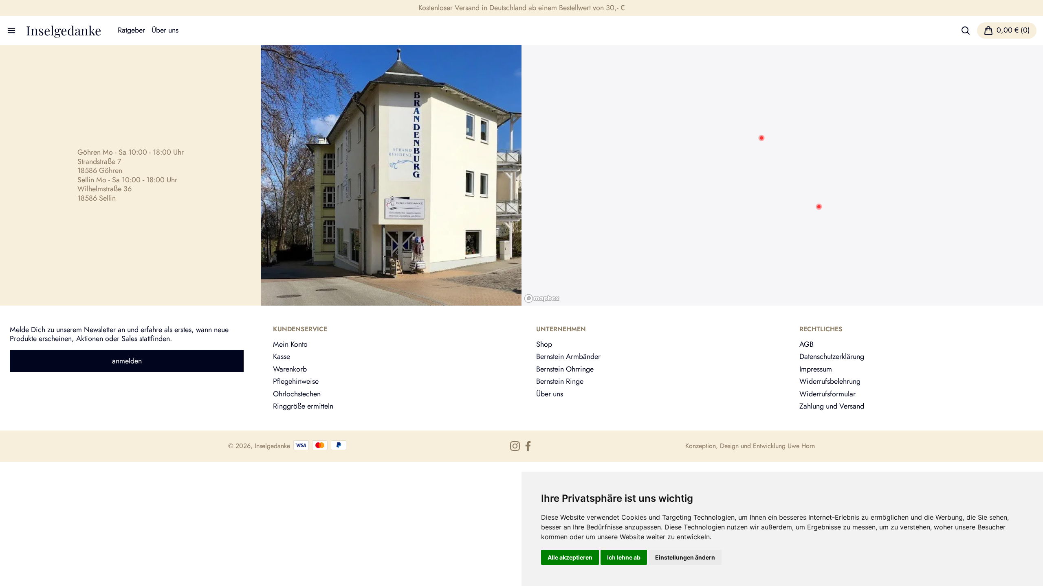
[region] (782, 175)
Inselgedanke (63, 30)
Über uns (165, 30)
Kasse (281, 356)
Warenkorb (290, 369)
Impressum (815, 369)
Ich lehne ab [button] (623, 557)
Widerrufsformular (827, 394)
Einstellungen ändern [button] (685, 557)
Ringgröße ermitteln (303, 406)
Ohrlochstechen (297, 394)
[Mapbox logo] (542, 298)
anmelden (127, 361)
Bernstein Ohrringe (565, 369)
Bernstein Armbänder (568, 356)
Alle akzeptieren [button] (570, 557)
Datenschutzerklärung (831, 356)
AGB (806, 344)
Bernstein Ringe (559, 381)
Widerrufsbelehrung (829, 381)
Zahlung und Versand (831, 406)
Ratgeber (131, 30)
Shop (544, 344)
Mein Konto (290, 344)
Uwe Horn (801, 445)
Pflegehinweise (296, 381)
